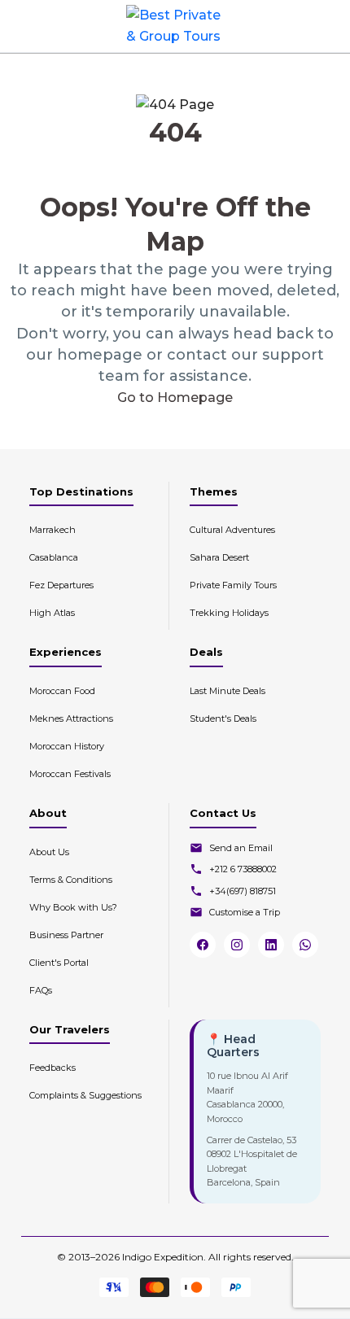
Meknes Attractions (71, 718)
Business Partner (66, 935)
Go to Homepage (175, 397)
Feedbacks (52, 1067)
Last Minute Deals (227, 691)
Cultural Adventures (232, 529)
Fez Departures (61, 585)
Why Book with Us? (73, 907)
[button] (324, 26)
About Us (49, 852)
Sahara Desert (219, 557)
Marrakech (52, 529)
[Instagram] (237, 945)
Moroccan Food (62, 691)
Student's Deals (223, 718)
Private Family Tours (233, 585)
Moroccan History (66, 746)
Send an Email (241, 848)
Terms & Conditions (70, 879)
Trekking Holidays (229, 612)
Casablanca (53, 557)
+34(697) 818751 (242, 891)
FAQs (40, 990)
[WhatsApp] (305, 945)
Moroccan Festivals (70, 774)
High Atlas (52, 612)
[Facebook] (203, 945)
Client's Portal (59, 962)
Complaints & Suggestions (85, 1095)
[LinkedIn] (271, 945)
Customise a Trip (244, 912)
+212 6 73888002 (243, 869)
